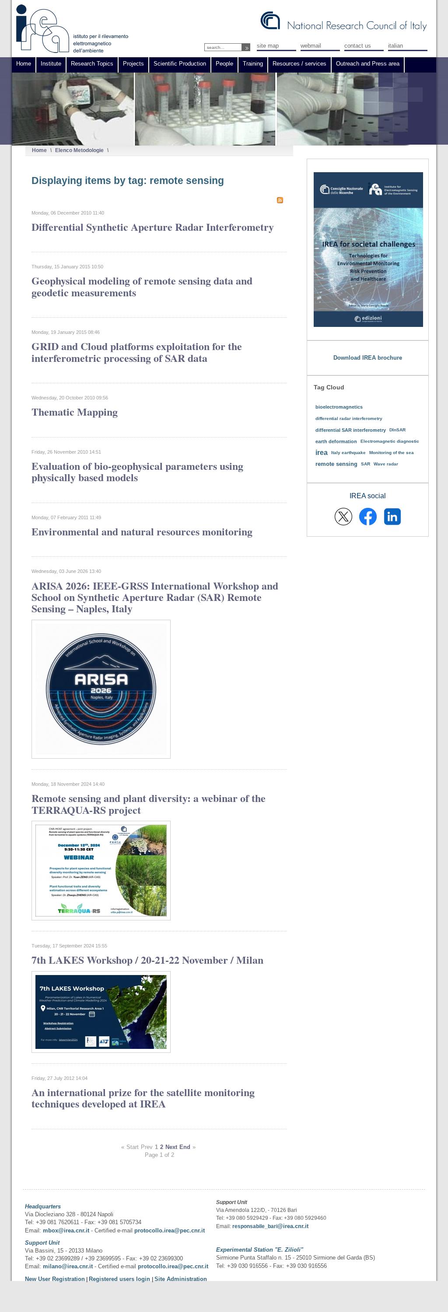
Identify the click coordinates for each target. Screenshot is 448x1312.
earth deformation (336, 441)
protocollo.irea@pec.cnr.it (169, 1230)
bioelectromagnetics (339, 407)
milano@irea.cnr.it (68, 1266)
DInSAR (397, 429)
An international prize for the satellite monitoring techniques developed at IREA (143, 1097)
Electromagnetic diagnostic (389, 441)
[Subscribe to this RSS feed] (280, 200)
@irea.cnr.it (292, 1226)
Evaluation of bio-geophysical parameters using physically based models (137, 471)
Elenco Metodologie (79, 150)
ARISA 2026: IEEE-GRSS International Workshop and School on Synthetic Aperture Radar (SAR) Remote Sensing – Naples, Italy (155, 597)
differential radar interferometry (348, 418)
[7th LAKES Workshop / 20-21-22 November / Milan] (101, 1051)
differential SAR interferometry (350, 430)
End (184, 1147)
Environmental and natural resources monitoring (142, 531)
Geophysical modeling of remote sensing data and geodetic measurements (142, 286)
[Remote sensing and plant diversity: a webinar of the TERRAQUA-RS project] (101, 918)
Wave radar (386, 464)
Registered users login (120, 1279)
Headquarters (43, 1206)
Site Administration (180, 1279)
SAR (365, 464)
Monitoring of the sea (391, 452)
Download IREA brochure (367, 357)
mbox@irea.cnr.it (66, 1230)
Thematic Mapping (75, 411)
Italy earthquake (348, 452)
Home (39, 150)
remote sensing (336, 464)
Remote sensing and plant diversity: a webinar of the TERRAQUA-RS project (149, 803)
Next (171, 1147)
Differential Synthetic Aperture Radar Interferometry (153, 226)
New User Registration (55, 1279)
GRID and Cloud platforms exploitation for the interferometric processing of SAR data (137, 351)
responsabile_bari (254, 1226)
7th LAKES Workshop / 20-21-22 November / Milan (147, 959)
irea (321, 452)
